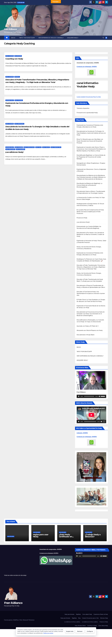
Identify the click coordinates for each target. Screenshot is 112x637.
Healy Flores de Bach (29, 147)
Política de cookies (48, 633)
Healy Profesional (19, 123)
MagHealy (78, 614)
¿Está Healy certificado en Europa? (65, 536)
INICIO (13, 37)
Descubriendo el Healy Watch (85, 334)
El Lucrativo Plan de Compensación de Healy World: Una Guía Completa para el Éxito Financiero (90, 211)
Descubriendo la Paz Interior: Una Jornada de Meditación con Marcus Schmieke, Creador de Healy (90, 234)
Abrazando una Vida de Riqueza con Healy (90, 330)
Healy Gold (38, 147)
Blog (79, 618)
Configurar (90, 631)
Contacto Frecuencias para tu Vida (90, 618)
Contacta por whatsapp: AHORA (87, 66)
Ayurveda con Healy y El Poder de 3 (87, 326)
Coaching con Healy (14, 59)
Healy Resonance (20, 149)
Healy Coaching (9, 55)
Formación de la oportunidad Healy (87, 112)
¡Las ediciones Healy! (14, 152)
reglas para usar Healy (40, 535)
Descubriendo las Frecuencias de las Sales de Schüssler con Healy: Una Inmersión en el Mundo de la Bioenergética (91, 313)
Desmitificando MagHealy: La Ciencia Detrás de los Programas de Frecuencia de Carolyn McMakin (91, 156)
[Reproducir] (79, 396)
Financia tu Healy (82, 217)
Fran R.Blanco (10, 29)
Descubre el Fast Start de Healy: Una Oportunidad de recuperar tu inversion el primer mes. (91, 293)
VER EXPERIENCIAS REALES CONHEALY (51, 37)
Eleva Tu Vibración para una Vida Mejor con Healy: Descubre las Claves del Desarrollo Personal (90, 141)
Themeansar (31, 620)
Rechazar (79, 631)
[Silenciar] (99, 396)
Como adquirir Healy (87, 614)
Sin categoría (18, 55)
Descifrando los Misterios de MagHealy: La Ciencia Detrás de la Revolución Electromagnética (89, 185)
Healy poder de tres (56, 147)
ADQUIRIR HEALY (72, 37)
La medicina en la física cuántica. (72, 621)
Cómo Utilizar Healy (103, 625)
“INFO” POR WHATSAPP (27, 37)
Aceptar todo (69, 631)
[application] (91, 396)
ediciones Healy (9, 100)
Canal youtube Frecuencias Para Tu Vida (89, 97)
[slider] (103, 396)
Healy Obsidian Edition (80, 625)
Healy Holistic (46, 147)
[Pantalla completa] (104, 421)
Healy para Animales (69, 614)
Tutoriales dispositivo (83, 108)
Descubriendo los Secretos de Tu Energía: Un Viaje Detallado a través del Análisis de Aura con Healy (91, 133)
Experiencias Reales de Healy (101, 614)
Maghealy (17, 76)
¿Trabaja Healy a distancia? (93, 535)
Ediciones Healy (104, 618)
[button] (103, 37)
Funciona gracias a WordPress (11, 620)
